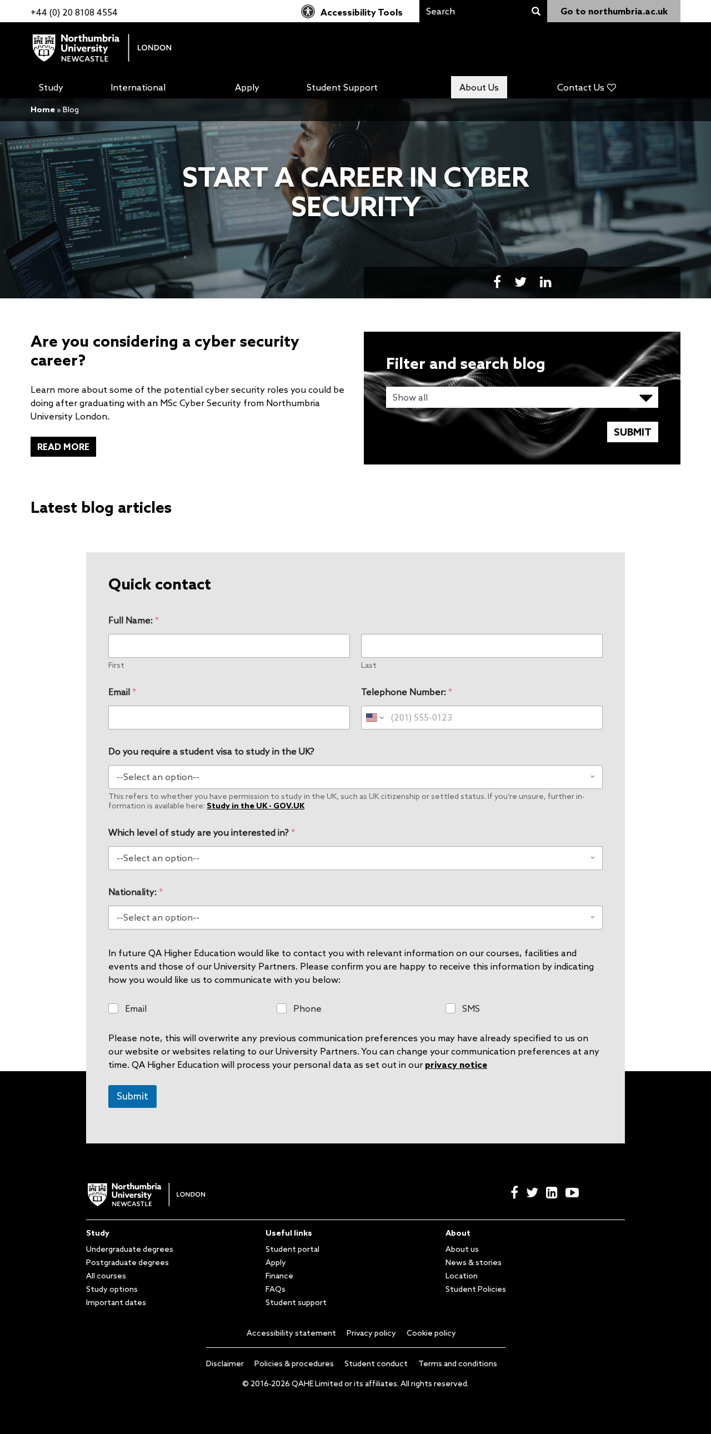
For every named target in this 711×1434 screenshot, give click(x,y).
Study (51, 87)
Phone (307, 1008)
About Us (479, 87)
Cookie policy (431, 1333)
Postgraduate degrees (127, 1262)
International (138, 87)
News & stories (473, 1262)
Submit (633, 431)
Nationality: (135, 892)
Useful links (289, 1233)
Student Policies (475, 1289)
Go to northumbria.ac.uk (614, 11)
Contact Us (580, 87)
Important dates (116, 1302)
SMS (471, 1008)
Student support (296, 1302)
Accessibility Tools (362, 12)
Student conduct (376, 1363)
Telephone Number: (406, 692)
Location (461, 1276)
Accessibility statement (291, 1333)
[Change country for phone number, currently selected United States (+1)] (374, 718)
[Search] (536, 12)
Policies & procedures (294, 1363)
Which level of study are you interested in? (201, 832)
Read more (63, 446)
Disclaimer (225, 1363)
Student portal (292, 1249)
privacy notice (456, 1064)
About (457, 1233)
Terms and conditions (457, 1363)
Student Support (342, 87)
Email (122, 692)
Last (369, 665)
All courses (106, 1276)
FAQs (276, 1289)
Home (43, 109)
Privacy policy (371, 1333)
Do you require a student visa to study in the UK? (211, 751)
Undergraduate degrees (129, 1249)
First (116, 665)
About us (462, 1249)
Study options (112, 1289)
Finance (279, 1276)
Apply (247, 87)
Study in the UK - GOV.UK (255, 806)
